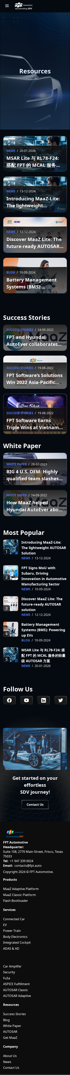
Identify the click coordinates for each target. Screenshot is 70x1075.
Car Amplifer (12, 966)
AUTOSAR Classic (15, 990)
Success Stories (14, 1014)
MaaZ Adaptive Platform (21, 889)
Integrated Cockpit (17, 942)
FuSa (6, 978)
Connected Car (14, 919)
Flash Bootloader (15, 901)
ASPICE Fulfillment (16, 984)
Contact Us (11, 1068)
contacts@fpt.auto (28, 865)
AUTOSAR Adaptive (17, 996)
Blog (6, 1020)
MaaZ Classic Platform (19, 895)
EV (5, 925)
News (7, 1062)
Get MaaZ (10, 1037)
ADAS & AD (11, 948)
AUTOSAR (10, 1031)
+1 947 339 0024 (21, 861)
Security (9, 972)
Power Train (12, 931)
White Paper (12, 1026)
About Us (10, 1056)
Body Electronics (15, 937)
